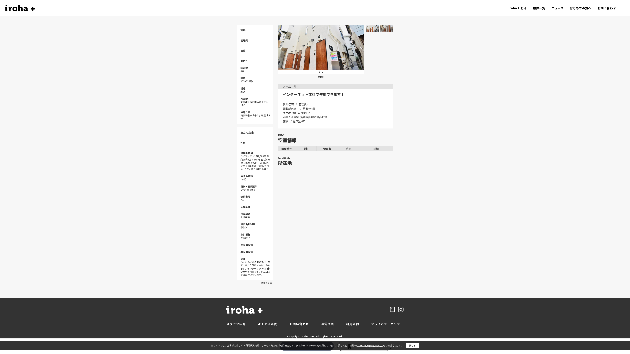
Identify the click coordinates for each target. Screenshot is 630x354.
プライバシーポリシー (387, 324)
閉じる (412, 345)
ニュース (557, 8)
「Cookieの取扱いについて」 (370, 345)
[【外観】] (321, 47)
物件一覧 (539, 8)
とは (517, 8)
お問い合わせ (607, 8)
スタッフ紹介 (236, 324)
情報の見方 (266, 283)
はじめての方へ (580, 8)
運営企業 (327, 324)
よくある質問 (267, 324)
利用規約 (352, 324)
